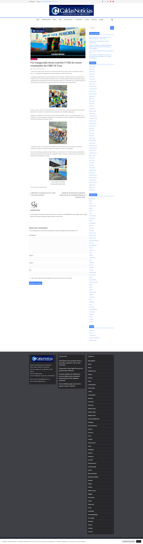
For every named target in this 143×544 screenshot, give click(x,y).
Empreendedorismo (94, 240)
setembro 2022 (93, 182)
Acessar (91, 333)
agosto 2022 (92, 185)
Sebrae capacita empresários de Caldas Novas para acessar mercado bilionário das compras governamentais (100, 56)
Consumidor (92, 218)
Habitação (91, 262)
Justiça (90, 277)
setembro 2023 (93, 153)
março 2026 (92, 79)
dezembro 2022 (93, 175)
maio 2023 (91, 162)
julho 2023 (91, 158)
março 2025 (92, 108)
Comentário (33, 235)
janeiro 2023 (92, 172)
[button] (73, 20)
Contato (94, 19)
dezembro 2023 (93, 145)
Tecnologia (92, 312)
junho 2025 (92, 101)
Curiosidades (92, 223)
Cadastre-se (92, 330)
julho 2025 (91, 98)
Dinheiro (91, 225)
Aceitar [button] (138, 541)
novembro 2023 (93, 148)
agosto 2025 (92, 96)
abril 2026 (91, 76)
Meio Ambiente (93, 280)
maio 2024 (91, 133)
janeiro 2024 (92, 143)
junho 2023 (92, 160)
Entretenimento (93, 245)
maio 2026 (91, 74)
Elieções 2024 (92, 238)
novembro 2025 (93, 89)
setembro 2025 (93, 93)
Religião (91, 294)
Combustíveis (92, 215)
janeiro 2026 (92, 84)
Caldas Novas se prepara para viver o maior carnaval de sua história (43, 194)
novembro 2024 (93, 118)
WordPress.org (92, 340)
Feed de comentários (94, 338)
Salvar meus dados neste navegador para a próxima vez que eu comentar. (51, 278)
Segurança (91, 302)
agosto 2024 (92, 126)
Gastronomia (92, 257)
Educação (91, 230)
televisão (91, 314)
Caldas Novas (68, 19)
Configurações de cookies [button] (129, 541)
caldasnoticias (41, 68)
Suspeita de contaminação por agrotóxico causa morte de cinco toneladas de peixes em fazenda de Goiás (72, 195)
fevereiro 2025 (92, 111)
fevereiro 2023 (92, 170)
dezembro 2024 (93, 116)
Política (87, 19)
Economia (91, 228)
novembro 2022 (93, 177)
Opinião (101, 19)
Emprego (91, 243)
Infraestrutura (92, 272)
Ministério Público (93, 282)
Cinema (91, 211)
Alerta (90, 201)
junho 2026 (92, 71)
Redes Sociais (92, 292)
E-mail (31, 263)
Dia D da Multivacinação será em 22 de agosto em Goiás (49, 2)
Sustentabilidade (93, 309)
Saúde (90, 299)
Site (30, 270)
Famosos (91, 250)
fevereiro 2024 (92, 140)
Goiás (60, 19)
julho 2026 (91, 69)
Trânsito (91, 319)
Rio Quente (79, 19)
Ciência (91, 208)
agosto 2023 (92, 155)
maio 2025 (91, 103)
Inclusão (91, 270)
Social (90, 304)
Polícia (90, 287)
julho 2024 (91, 128)
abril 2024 (91, 135)
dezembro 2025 (93, 86)
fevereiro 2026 (92, 81)
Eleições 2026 (92, 235)
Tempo (91, 316)
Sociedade (91, 307)
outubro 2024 (92, 121)
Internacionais (46, 19)
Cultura (91, 220)
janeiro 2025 (92, 113)
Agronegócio (92, 198)
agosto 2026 (92, 66)
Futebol (91, 255)
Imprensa (91, 267)
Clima (90, 213)
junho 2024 (92, 130)
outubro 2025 (92, 91)
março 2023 (92, 167)
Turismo (91, 321)
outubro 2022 (92, 180)
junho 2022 (92, 190)
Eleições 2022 (92, 233)
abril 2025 (91, 106)
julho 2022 (91, 187)
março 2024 (92, 138)
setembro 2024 (93, 123)
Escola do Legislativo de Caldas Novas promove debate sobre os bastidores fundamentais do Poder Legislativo (100, 46)
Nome (31, 255)
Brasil (54, 19)
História (91, 265)
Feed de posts (92, 335)
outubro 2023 (92, 150)
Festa (90, 252)
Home (37, 19)
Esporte (91, 247)
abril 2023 (91, 165)
